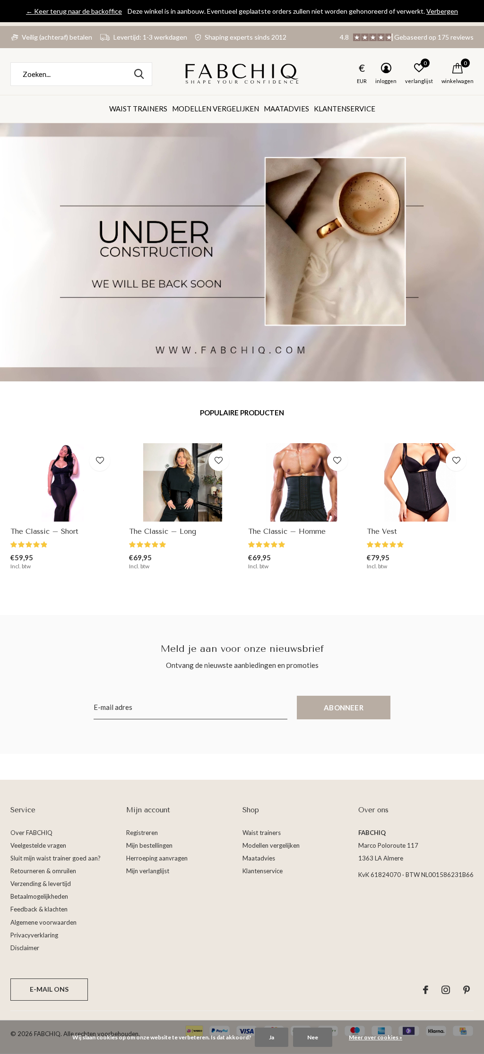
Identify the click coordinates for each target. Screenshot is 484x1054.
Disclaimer (24, 948)
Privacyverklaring (34, 935)
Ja (271, 1037)
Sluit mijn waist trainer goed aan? (55, 858)
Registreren (142, 832)
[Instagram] (445, 989)
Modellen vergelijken (215, 108)
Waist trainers (138, 108)
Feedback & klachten (39, 909)
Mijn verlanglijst (147, 871)
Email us (49, 989)
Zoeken (139, 74)
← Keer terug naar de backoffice (74, 11)
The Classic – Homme (287, 531)
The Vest (382, 531)
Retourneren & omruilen (43, 871)
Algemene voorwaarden (43, 922)
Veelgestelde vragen (38, 845)
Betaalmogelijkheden (39, 896)
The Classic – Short (44, 531)
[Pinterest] (466, 989)
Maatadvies (286, 108)
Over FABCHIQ (31, 832)
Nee (312, 1037)
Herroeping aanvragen (157, 858)
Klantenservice (344, 108)
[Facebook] (425, 989)
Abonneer (343, 707)
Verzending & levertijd (40, 883)
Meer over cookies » (375, 1037)
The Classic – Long (162, 531)
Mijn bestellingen (149, 845)
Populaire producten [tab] (242, 412)
